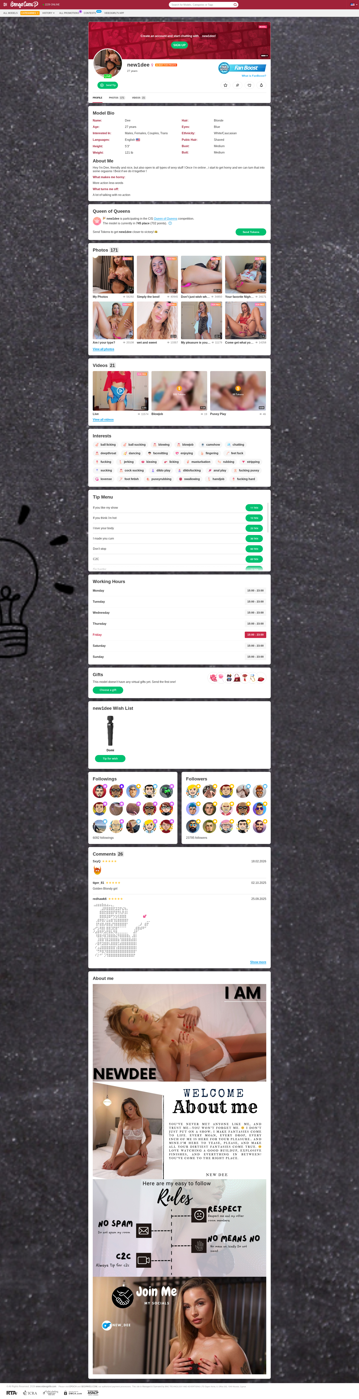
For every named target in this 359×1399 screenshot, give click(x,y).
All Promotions (69, 13)
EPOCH (73, 1386)
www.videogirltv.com (46, 1386)
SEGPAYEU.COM (89, 1386)
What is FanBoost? (254, 75)
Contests (90, 13)
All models (10, 13)
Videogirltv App (114, 13)
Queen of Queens (165, 218)
